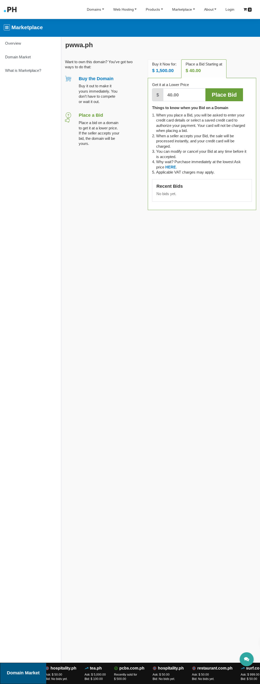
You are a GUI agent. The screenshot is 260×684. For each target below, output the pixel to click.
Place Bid (224, 95)
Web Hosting (123, 9)
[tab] (170, 167)
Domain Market (18, 57)
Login (229, 9)
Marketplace (182, 9)
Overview (13, 43)
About (209, 9)
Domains (94, 9)
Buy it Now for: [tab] (164, 67)
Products (153, 9)
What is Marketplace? (23, 70)
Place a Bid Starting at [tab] (204, 67)
